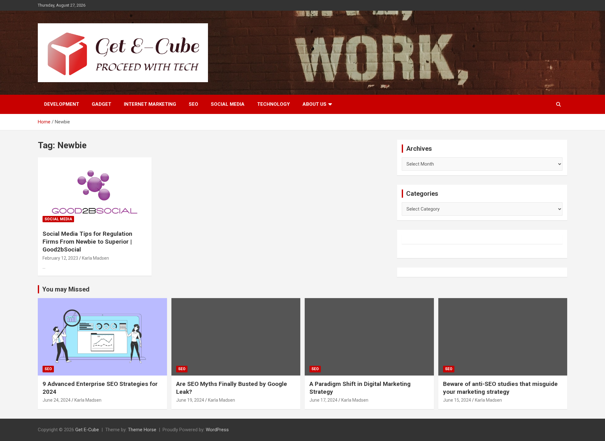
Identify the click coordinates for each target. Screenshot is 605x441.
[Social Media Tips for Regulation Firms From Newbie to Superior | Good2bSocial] (94, 191)
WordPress (217, 430)
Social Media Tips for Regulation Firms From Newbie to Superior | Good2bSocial (87, 241)
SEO (193, 104)
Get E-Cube (87, 430)
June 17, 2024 (323, 400)
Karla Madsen (95, 258)
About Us (314, 104)
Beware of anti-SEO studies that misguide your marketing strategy (500, 387)
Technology (273, 104)
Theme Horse (142, 430)
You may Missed (65, 289)
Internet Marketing (150, 104)
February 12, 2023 (60, 258)
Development (61, 104)
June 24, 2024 (57, 400)
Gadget (101, 104)
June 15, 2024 (457, 400)
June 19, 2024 (190, 400)
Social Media (228, 104)
